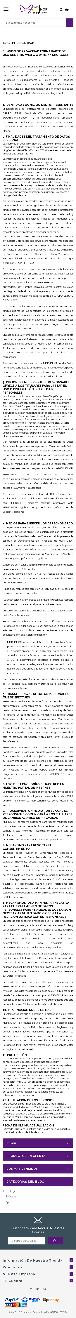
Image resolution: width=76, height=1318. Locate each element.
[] (69, 22)
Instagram (45, 1289)
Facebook (30, 1289)
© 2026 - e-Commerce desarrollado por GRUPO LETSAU (38, 1312)
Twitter (37, 1289)
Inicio (11, 1143)
